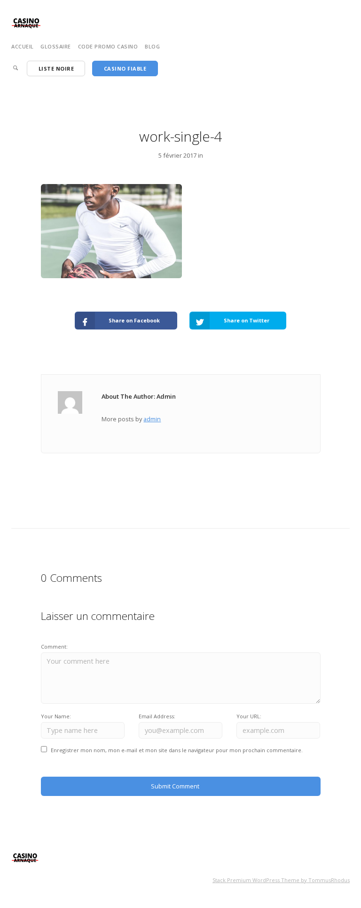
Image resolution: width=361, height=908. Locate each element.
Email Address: (157, 716)
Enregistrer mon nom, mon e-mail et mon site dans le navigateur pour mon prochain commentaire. (177, 750)
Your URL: (248, 716)
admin (152, 419)
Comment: (54, 646)
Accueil (22, 46)
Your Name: (56, 716)
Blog (152, 46)
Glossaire (55, 46)
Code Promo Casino (108, 46)
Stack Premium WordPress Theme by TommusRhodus (281, 880)
